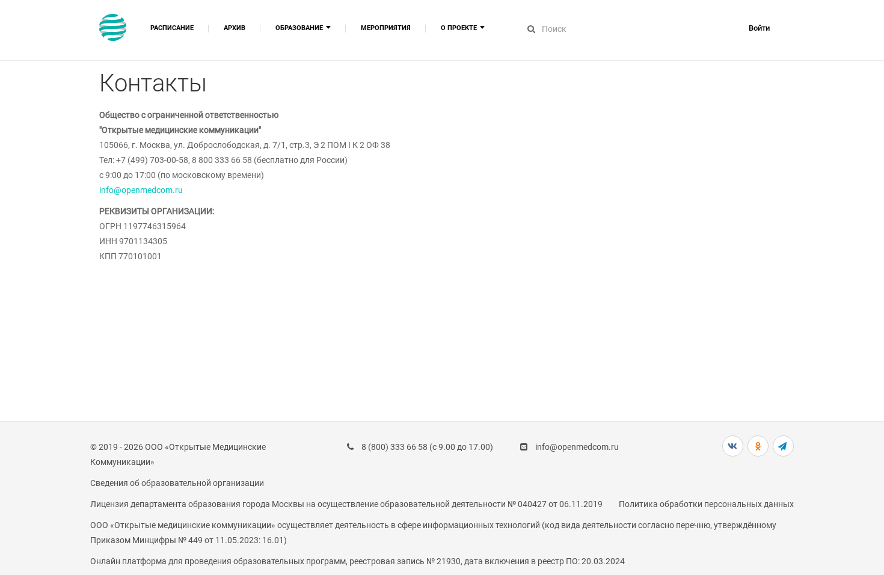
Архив (234, 28)
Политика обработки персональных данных (706, 504)
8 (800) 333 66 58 (394, 447)
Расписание (172, 28)
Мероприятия (386, 28)
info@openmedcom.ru (141, 190)
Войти (759, 27)
